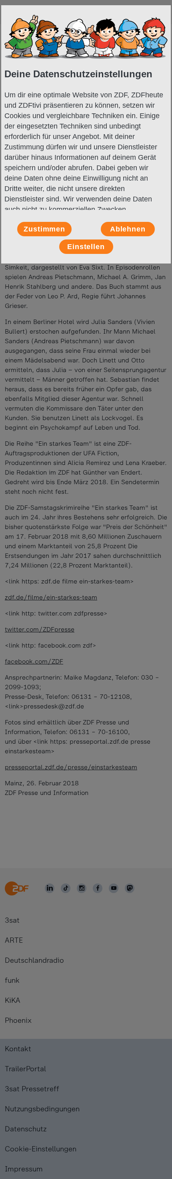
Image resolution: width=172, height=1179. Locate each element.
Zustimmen (44, 229)
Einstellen (86, 247)
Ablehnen (128, 229)
